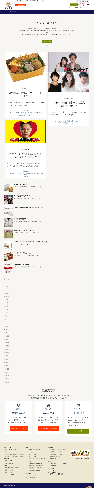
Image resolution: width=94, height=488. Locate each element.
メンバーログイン (82, 1)
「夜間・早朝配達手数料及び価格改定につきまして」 (31, 207)
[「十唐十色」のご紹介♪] (8, 268)
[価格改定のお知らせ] (8, 188)
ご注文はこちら (47, 41)
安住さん (22, 112)
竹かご (32, 112)
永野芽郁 (69, 122)
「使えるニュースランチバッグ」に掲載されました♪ (31, 241)
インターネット (78, 409)
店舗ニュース (8, 472)
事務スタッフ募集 (54, 458)
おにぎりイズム (31, 452)
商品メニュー (7, 447)
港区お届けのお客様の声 (35, 468)
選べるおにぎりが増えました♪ (24, 230)
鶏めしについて (30, 447)
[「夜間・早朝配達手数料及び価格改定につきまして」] (8, 211)
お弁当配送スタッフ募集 (56, 452)
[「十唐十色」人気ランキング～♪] (8, 256)
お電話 (18, 409)
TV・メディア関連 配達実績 (12, 467)
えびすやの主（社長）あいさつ (57, 449)
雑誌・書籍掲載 (9, 470)
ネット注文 (74, 5)
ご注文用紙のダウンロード (48, 428)
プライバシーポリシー (33, 475)
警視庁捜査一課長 (32, 173)
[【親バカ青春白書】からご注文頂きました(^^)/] (68, 72)
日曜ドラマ (79, 122)
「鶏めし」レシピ (32, 456)
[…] (40, 186)
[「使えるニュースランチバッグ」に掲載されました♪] (8, 245)
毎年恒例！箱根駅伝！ (21, 219)
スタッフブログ (28, 115)
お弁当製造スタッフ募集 (56, 454)
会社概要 (28, 473)
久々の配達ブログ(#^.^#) (22, 196)
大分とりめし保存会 (13, 112)
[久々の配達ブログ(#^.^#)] (8, 199)
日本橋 (74, 122)
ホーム (5, 11)
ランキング (8, 452)
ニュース (6, 465)
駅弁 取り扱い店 (9, 463)
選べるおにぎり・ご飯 (10, 449)
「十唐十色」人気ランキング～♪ (24, 253)
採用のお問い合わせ (55, 456)
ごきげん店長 (26, 110)
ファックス (48, 409)
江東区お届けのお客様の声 (35, 470)
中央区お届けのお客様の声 (35, 463)
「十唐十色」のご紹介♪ (21, 264)
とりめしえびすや (13, 173)
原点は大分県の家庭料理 (34, 449)
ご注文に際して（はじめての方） (58, 463)
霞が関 (19, 173)
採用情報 (50, 447)
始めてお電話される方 (18, 428)
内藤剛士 (24, 173)
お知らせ (21, 115)
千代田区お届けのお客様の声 (36, 465)
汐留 (65, 122)
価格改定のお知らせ (20, 184)
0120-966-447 (19, 413)
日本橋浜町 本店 (9, 460)
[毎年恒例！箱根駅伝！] (8, 222)
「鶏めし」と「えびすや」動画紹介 (36, 458)
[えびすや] (8, 4)
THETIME (27, 112)
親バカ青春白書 (59, 122)
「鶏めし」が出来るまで (34, 454)
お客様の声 (30, 461)
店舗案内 (6, 458)
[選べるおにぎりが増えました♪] (8, 233)
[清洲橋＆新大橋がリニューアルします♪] (25, 67)
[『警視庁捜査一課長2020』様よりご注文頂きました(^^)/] (25, 131)
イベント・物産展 (9, 474)
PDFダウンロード (54, 465)
